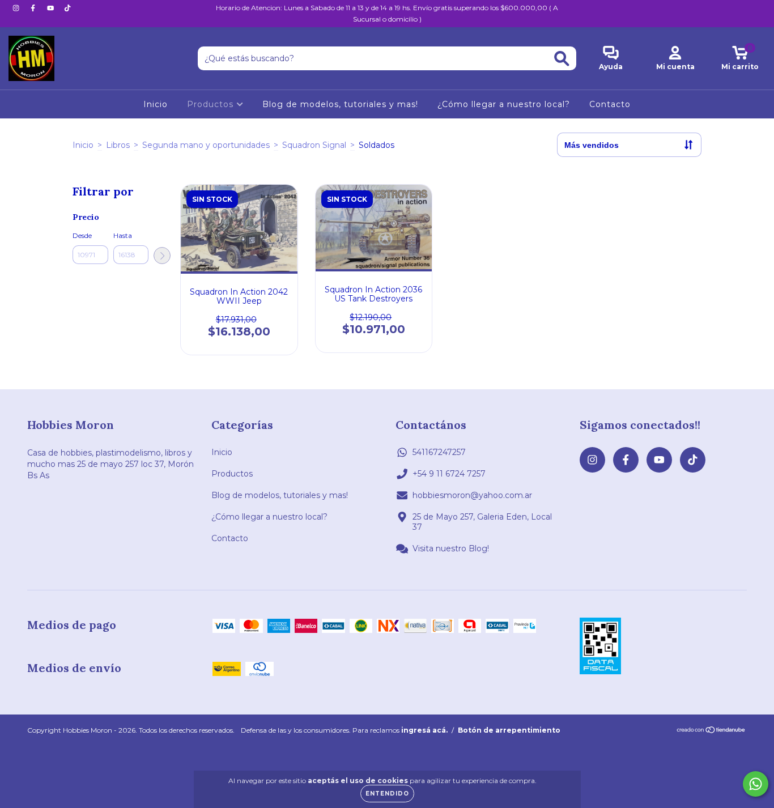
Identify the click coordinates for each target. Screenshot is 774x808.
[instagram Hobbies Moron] (16, 8)
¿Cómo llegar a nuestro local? (503, 104)
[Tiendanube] (711, 731)
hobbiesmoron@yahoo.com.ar (472, 495)
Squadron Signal (314, 145)
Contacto (610, 104)
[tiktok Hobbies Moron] (67, 8)
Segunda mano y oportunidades (206, 145)
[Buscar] (561, 58)
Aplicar (162, 255)
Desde (82, 235)
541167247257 (439, 452)
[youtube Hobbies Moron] (51, 8)
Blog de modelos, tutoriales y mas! (340, 104)
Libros (118, 145)
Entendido (387, 793)
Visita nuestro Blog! (450, 548)
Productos (211, 104)
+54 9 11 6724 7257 (449, 474)
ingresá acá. (424, 730)
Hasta (122, 235)
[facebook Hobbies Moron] (33, 8)
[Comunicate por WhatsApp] (755, 784)
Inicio (155, 104)
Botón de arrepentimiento (509, 730)
